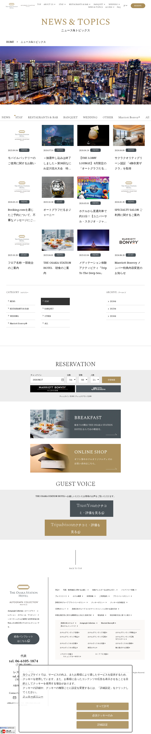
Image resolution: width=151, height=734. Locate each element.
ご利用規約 (103, 596)
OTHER (108, 117)
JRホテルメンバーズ (68, 626)
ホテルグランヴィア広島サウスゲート (124, 638)
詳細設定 (102, 724)
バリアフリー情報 (128, 590)
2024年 (113, 316)
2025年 (113, 308)
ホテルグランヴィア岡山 (69, 637)
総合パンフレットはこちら (23, 638)
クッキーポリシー (98, 602)
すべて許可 (102, 706)
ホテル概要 (77, 596)
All (147, 117)
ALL (46, 323)
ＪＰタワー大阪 (66, 654)
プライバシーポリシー (121, 596)
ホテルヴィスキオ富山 (68, 648)
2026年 (113, 301)
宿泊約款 (101, 615)
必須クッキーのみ (102, 715)
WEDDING (90, 117)
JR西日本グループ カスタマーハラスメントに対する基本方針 (94, 609)
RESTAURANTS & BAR (43, 117)
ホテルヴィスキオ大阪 (96, 643)
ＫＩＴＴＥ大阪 (101, 654)
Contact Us (14, 693)
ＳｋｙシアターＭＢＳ (71, 656)
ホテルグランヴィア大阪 (97, 632)
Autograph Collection (88, 623)
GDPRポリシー (60, 609)
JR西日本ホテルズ (67, 623)
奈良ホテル (92, 648)
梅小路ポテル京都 (122, 648)
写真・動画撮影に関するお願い (75, 590)
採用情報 (90, 596)
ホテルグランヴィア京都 (69, 632)
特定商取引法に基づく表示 (120, 615)
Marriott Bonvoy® (129, 117)
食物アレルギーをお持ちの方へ (104, 590)
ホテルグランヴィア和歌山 (125, 632)
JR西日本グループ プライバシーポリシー (70, 602)
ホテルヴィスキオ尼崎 (123, 643)
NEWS (6, 117)
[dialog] (75, 698)
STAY (19, 117)
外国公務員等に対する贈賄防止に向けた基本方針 (73, 615)
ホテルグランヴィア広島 (97, 637)
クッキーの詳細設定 (118, 602)
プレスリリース (61, 596)
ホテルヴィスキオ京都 (68, 643)
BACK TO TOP (75, 568)
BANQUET (70, 117)
